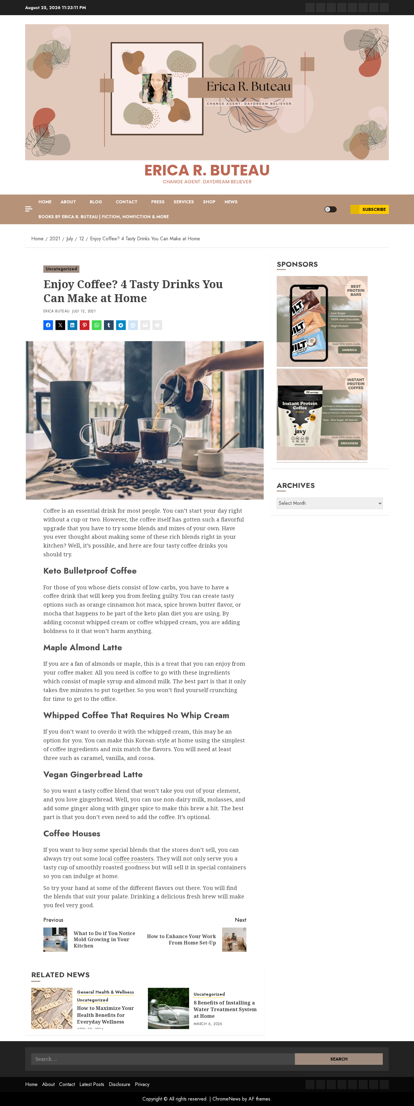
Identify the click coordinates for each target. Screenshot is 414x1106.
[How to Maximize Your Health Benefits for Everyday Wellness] (51, 1008)
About (68, 202)
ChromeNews (226, 1098)
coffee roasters (134, 858)
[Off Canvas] (28, 209)
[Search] (343, 209)
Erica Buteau (56, 311)
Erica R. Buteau (207, 170)
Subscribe (374, 209)
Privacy (142, 1084)
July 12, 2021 (84, 311)
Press (158, 202)
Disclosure (119, 1084)
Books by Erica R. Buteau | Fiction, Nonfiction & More (103, 217)
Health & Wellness (114, 992)
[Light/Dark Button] (331, 209)
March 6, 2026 (208, 1024)
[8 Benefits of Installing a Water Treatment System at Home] (168, 1008)
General (85, 992)
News (231, 202)
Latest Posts (91, 1084)
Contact (127, 202)
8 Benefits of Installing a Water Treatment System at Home (225, 1009)
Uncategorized (61, 269)
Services (184, 202)
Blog (96, 202)
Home (45, 202)
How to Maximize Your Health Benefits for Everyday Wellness (105, 1015)
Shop (209, 202)
